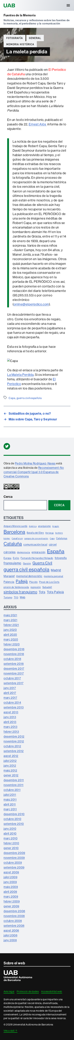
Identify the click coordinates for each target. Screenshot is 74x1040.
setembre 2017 (14, 683)
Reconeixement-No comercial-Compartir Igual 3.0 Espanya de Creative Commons (34, 472)
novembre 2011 (14, 785)
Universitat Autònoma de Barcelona (10, 5)
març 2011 (10, 809)
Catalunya (61, 538)
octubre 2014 (12, 702)
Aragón (55, 526)
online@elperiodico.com (31, 304)
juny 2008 (10, 940)
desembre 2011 (14, 780)
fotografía (14, 38)
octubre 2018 (12, 659)
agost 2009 (11, 872)
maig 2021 (10, 615)
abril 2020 (10, 634)
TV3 (16, 597)
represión (36, 587)
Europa (7, 558)
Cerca (8, 497)
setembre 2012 (14, 751)
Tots (42, 592)
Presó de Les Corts (49, 581)
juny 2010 (10, 828)
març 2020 (11, 639)
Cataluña (13, 544)
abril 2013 (10, 722)
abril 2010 (10, 833)
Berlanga (49, 533)
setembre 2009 (14, 867)
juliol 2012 (10, 760)
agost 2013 (11, 712)
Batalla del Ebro (35, 532)
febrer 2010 (11, 843)
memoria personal (53, 576)
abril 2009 (10, 891)
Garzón (27, 563)
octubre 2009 (13, 862)
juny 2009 (10, 882)
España (55, 551)
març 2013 (10, 726)
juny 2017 (10, 688)
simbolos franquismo (20, 592)
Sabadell (47, 587)
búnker (7, 538)
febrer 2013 (11, 731)
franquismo (12, 563)
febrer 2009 (12, 901)
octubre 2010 (12, 819)
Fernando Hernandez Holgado (37, 558)
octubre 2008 (13, 921)
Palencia (9, 582)
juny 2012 (10, 765)
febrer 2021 (11, 625)
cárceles (10, 552)
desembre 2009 (14, 853)
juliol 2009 (10, 877)
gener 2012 (11, 775)
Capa (12, 398)
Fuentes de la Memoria (20, 15)
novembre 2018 (14, 654)
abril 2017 (10, 693)
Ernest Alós (38, 124)
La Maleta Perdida (20, 375)
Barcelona (14, 532)
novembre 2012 (14, 741)
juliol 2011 (10, 794)
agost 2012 (11, 756)
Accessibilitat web (51, 991)
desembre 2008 (14, 911)
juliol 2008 (10, 935)
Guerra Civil (42, 563)
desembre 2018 (14, 649)
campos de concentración (36, 538)
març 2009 (11, 896)
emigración (38, 552)
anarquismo (44, 526)
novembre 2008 (14, 916)
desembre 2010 (14, 814)
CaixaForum (17, 538)
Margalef (9, 576)
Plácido (33, 581)
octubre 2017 (12, 678)
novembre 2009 (14, 857)
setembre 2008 (14, 925)
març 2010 (10, 838)
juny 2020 (10, 629)
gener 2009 (11, 906)
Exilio (16, 558)
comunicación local (35, 544)
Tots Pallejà (55, 592)
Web (22, 597)
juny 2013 (10, 717)
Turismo (8, 597)
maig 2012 (10, 770)
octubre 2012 (12, 746)
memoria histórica (20, 44)
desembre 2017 (14, 668)
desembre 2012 (14, 736)
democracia (23, 552)
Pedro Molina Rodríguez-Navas (35, 463)
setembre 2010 (14, 823)
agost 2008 (11, 930)
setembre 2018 (14, 663)
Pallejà (22, 581)
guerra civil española (29, 398)
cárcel (53, 544)
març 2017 (10, 697)
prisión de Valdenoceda (16, 587)
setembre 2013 (14, 707)
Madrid (56, 570)
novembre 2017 (14, 673)
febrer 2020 (12, 644)
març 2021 (10, 620)
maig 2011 (10, 799)
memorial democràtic (29, 576)
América (32, 526)
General (35, 38)
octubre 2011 (12, 790)
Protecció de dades (28, 991)
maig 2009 (11, 887)
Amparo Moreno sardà (15, 526)
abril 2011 (10, 804)
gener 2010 (11, 848)
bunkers (59, 533)
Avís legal (9, 991)
